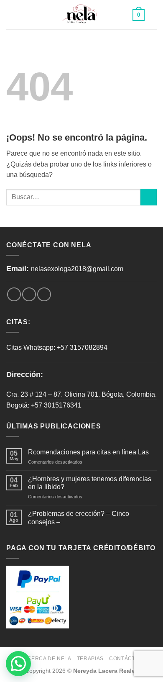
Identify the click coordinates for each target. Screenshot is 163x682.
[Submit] (148, 197)
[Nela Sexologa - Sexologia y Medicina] (81, 14)
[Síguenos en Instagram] (29, 294)
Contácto (124, 658)
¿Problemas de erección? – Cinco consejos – (78, 517)
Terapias (90, 658)
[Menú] (11, 14)
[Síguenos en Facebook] (14, 294)
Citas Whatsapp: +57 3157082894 (56, 347)
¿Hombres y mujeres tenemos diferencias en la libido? (89, 482)
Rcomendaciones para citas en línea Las (88, 452)
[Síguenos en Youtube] (44, 294)
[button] (18, 663)
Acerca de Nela (47, 658)
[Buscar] (153, 15)
